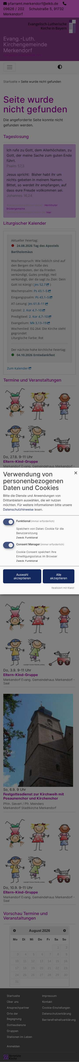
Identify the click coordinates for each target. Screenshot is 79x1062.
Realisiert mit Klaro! (63, 587)
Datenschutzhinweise (18, 509)
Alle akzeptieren (58, 576)
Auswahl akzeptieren (22, 576)
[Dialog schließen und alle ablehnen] (75, 470)
